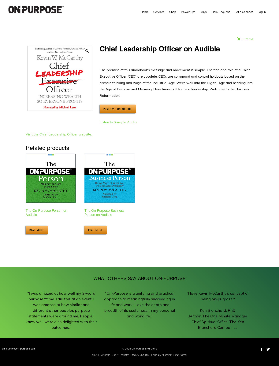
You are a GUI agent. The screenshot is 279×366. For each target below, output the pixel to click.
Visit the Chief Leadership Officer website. (59, 134)
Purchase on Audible (117, 109)
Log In (262, 12)
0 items (247, 39)
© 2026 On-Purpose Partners (139, 348)
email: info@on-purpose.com (18, 348)
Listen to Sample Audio (118, 122)
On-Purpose (36, 9)
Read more (36, 230)
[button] (269, 7)
